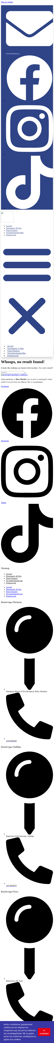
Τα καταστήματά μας (15, 233)
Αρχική (9, 226)
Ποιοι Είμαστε (12, 230)
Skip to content (7, 2)
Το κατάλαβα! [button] (44, 1032)
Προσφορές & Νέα (13, 228)
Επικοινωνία (11, 235)
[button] (27, 290)
